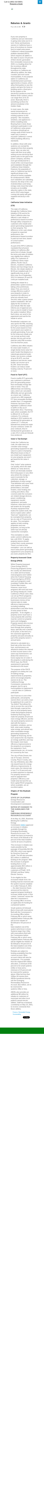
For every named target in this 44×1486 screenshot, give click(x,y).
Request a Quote (16, 4)
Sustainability (17, 1014)
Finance (15, 1012)
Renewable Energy (24, 1012)
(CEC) (23, 825)
